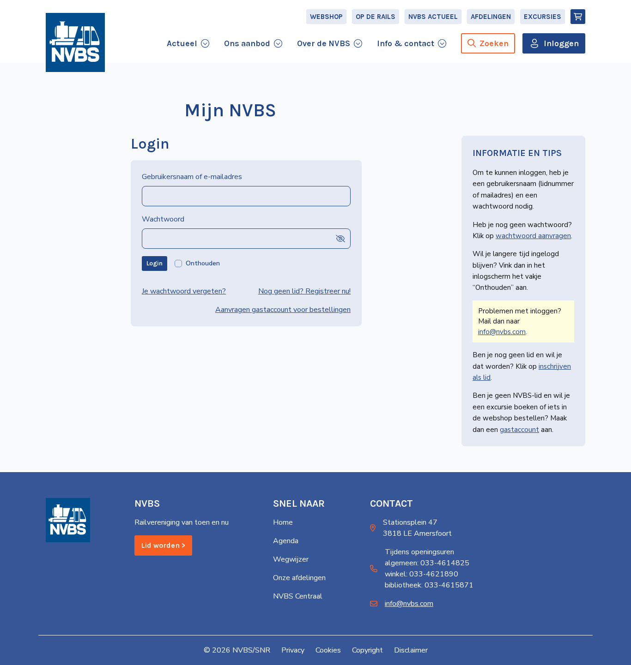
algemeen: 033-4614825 (427, 563)
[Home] (75, 42)
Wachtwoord (163, 219)
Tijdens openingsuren (419, 552)
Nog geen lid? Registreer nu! (304, 291)
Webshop (326, 16)
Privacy (292, 650)
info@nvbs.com (502, 331)
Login (154, 263)
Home (283, 522)
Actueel (182, 43)
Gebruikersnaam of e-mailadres (192, 177)
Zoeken (494, 43)
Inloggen (561, 43)
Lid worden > (163, 545)
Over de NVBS (323, 43)
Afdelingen (491, 16)
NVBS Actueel (433, 16)
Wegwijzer (291, 559)
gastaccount (519, 429)
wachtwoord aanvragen (533, 235)
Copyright (367, 650)
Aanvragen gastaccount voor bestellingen (283, 310)
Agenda (285, 541)
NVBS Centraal (297, 596)
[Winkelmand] (577, 16)
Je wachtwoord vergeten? (184, 291)
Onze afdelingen (299, 578)
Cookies (328, 650)
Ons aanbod (247, 43)
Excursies (542, 16)
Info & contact (405, 43)
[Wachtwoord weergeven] (340, 238)
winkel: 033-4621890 (421, 574)
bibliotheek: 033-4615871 (429, 585)
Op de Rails (375, 16)
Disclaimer (411, 650)
